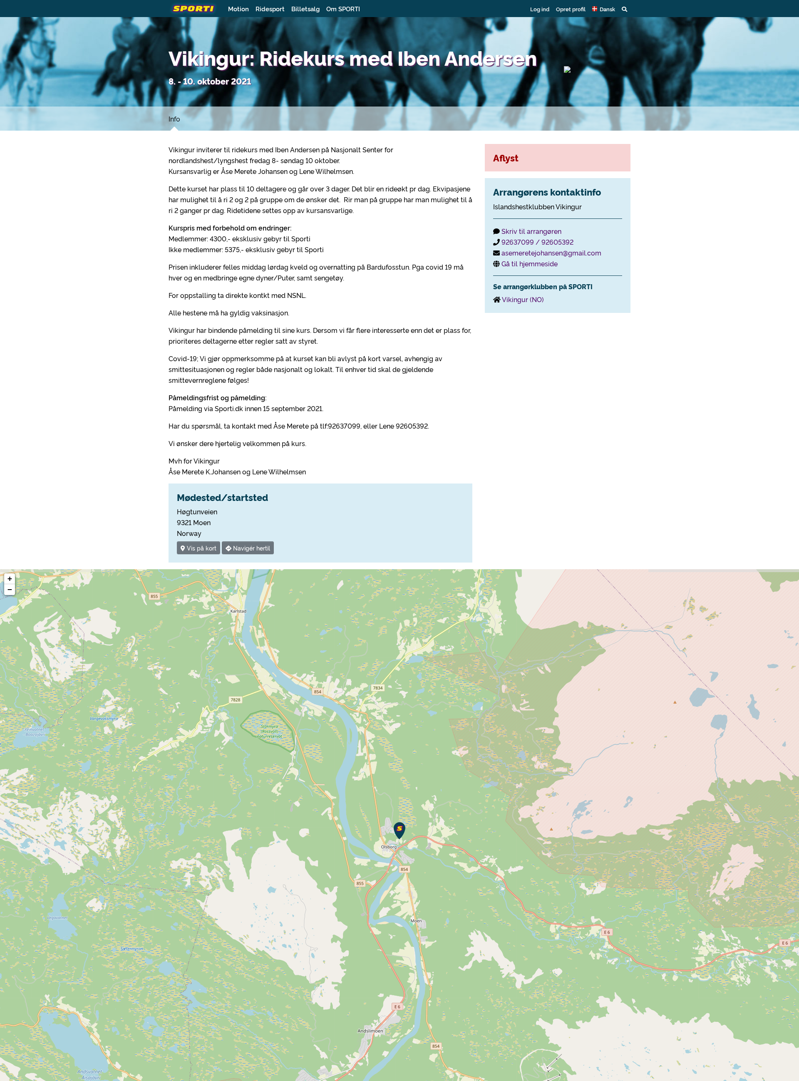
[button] (603, 9)
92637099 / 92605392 (537, 241)
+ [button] (9, 578)
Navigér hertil (250, 548)
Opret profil (571, 8)
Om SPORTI (343, 8)
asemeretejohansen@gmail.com (551, 252)
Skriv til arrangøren (531, 231)
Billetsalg (305, 8)
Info (174, 118)
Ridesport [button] (270, 8)
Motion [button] (238, 8)
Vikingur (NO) (523, 299)
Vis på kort (200, 548)
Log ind (539, 8)
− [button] (9, 589)
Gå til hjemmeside (529, 263)
